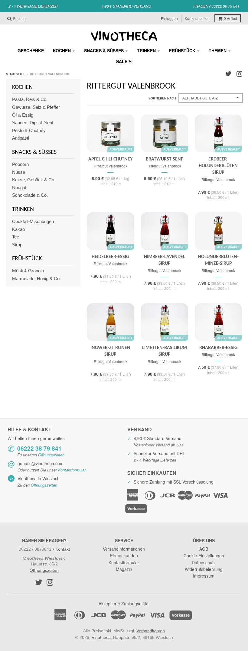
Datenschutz (204, 562)
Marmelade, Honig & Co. (36, 278)
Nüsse (18, 172)
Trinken (146, 50)
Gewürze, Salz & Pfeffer (36, 107)
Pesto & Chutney (29, 130)
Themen (218, 50)
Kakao (18, 229)
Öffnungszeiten (51, 455)
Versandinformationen (124, 549)
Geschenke (31, 50)
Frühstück (182, 50)
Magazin (124, 569)
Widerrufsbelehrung (204, 569)
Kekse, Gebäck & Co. (33, 179)
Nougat (19, 187)
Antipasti (20, 138)
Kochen (62, 50)
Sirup (17, 244)
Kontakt (62, 549)
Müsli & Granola (28, 270)
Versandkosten (150, 630)
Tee (15, 236)
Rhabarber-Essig (218, 347)
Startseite (15, 74)
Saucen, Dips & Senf (32, 122)
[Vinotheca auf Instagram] (239, 74)
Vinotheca (101, 637)
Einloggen (169, 18)
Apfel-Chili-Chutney (110, 159)
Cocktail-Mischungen (33, 221)
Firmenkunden (124, 555)
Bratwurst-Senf (164, 159)
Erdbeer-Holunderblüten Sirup (218, 166)
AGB (203, 549)
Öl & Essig (22, 115)
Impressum (203, 576)
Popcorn (20, 164)
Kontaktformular (72, 470)
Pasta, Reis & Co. (29, 99)
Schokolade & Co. (30, 195)
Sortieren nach (162, 98)
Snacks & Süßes (104, 50)
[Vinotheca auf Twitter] (228, 74)
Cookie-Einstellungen (204, 555)
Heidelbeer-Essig (110, 256)
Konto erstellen (197, 18)
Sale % (124, 61)
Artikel (230, 18)
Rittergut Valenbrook (110, 165)
